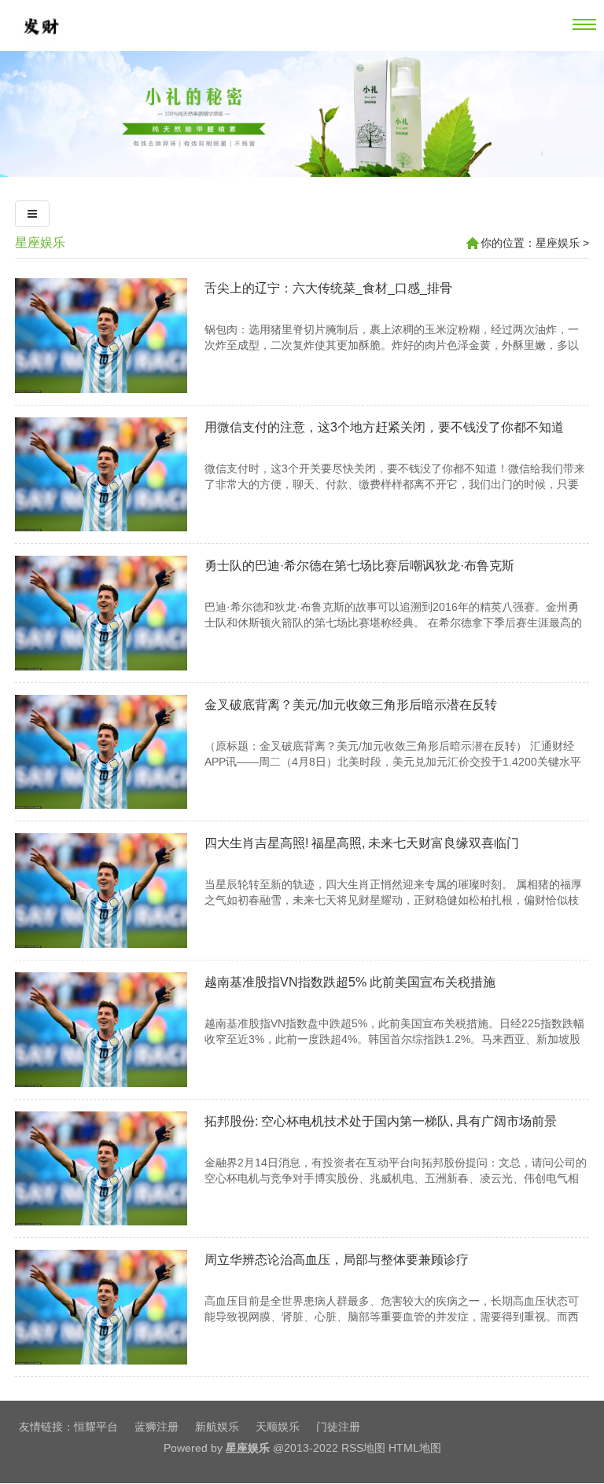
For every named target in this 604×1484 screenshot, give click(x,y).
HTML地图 (415, 1448)
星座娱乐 (40, 242)
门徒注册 (338, 1426)
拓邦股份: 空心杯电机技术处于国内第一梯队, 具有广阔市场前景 (380, 1121)
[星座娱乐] (40, 45)
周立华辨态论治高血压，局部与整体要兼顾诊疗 (336, 1259)
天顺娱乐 (278, 1426)
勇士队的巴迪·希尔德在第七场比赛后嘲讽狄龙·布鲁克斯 (359, 565)
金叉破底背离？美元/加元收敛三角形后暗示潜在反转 (350, 704)
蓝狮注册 (156, 1426)
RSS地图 (363, 1448)
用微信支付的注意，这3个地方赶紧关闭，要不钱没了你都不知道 (384, 427)
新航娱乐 (217, 1426)
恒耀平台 (96, 1426)
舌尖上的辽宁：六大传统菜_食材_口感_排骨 (328, 288)
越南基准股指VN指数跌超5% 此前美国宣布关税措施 (349, 982)
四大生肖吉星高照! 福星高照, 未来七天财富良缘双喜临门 (361, 843)
